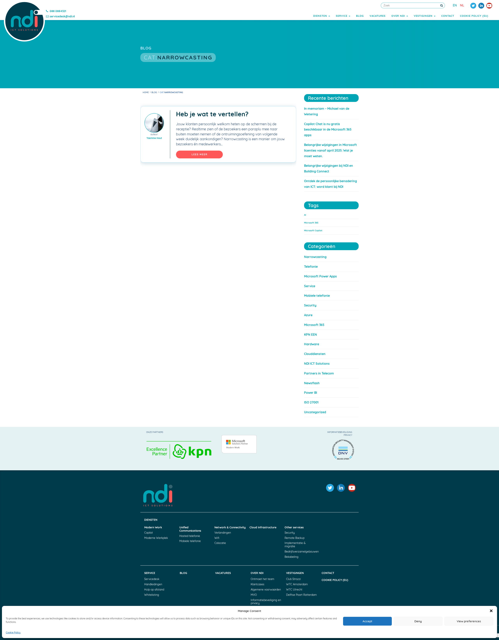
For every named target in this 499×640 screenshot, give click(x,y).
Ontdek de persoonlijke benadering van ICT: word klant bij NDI (330, 184)
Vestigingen (424, 15)
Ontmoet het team (262, 579)
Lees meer (199, 154)
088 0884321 (58, 11)
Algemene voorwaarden (266, 589)
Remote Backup (294, 538)
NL (462, 5)
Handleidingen (153, 584)
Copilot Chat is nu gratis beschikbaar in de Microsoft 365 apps (327, 129)
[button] (491, 611)
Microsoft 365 (311, 222)
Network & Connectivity (230, 527)
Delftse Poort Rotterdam (301, 595)
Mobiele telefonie (317, 295)
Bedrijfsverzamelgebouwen (300, 551)
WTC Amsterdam (297, 584)
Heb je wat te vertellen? (212, 114)
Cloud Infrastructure (263, 527)
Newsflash (311, 383)
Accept (367, 621)
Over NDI (398, 15)
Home (146, 92)
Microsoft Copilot (313, 230)
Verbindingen (222, 532)
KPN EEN (310, 334)
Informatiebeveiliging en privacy (266, 601)
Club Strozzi (293, 579)
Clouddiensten (315, 354)
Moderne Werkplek (156, 538)
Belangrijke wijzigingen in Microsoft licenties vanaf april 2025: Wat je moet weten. (330, 150)
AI (305, 215)
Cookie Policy (13, 632)
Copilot (148, 532)
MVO (254, 595)
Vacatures (378, 15)
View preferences (469, 621)
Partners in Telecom (319, 373)
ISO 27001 (311, 402)
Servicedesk (151, 579)
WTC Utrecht (294, 589)
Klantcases (257, 584)
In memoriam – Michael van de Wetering (326, 111)
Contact (447, 15)
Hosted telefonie (189, 536)
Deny (418, 621)
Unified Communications (190, 529)
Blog (360, 15)
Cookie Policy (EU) (474, 15)
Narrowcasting (315, 257)
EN (455, 5)
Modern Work (153, 527)
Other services (294, 527)
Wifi (216, 538)
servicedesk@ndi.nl (62, 16)
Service (342, 15)
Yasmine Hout (154, 138)
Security (310, 305)
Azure (308, 315)
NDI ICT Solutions (317, 363)
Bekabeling (291, 557)
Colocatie (220, 543)
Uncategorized (315, 412)
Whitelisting (151, 595)
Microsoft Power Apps (320, 276)
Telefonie (311, 266)
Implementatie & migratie (295, 544)
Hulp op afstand (154, 589)
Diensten (320, 15)
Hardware (311, 344)
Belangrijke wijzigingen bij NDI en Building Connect (328, 168)
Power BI (310, 393)
